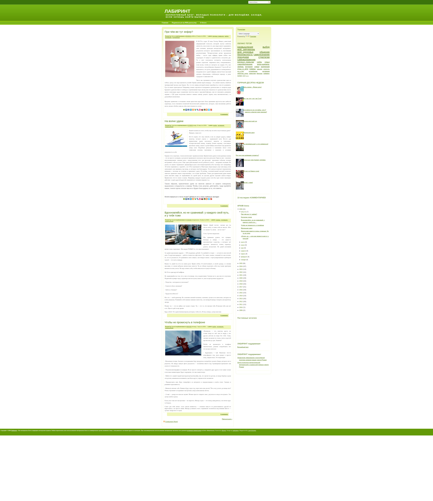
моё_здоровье (245, 52)
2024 (241, 266)
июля (243, 242)
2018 (241, 284)
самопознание (262, 54)
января (243, 260)
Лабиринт (14, 430)
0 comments (224, 114)
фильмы (259, 73)
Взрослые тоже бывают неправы (254, 160)
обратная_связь (242, 73)
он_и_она (240, 71)
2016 (241, 290)
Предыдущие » (227, 419)
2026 (241, 209)
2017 (241, 287)
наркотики (252, 73)
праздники (243, 57)
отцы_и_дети (242, 69)
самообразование (244, 64)
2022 (241, 272)
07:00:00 (189, 220)
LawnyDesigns (252, 430)
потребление (176, 37)
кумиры (218, 220)
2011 (241, 304)
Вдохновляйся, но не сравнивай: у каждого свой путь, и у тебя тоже (197, 214)
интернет (249, 67)
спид (243, 75)
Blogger (224, 430)
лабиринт (266, 73)
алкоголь (266, 69)
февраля (244, 257)
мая (242, 248)
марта (243, 254)
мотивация (168, 37)
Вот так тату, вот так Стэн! (252, 98)
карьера (259, 69)
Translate (253, 36)
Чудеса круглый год (250, 121)
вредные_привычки (218, 36)
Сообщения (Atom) (171, 422)
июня (243, 245)
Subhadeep (236, 430)
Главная (165, 23)
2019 (241, 281)
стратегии (264, 57)
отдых (267, 62)
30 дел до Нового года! (251, 171)
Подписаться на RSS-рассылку (184, 23)
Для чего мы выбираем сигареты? (247, 155)
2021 (241, 275)
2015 (241, 293)
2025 (241, 263)
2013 (241, 298)
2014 (241, 296)
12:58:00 (190, 125)
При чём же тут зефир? (179, 31)
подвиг (239, 76)
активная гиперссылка (194, 430)
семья (256, 67)
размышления (169, 126)
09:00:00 (188, 36)
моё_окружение (246, 49)
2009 (241, 310)
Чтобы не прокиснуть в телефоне (185, 322)
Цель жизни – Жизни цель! (252, 87)
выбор (227, 36)
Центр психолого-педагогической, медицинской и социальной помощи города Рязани (253, 365)
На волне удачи (174, 121)
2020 (241, 278)
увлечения (265, 67)
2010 (241, 307)
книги (247, 75)
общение (265, 52)
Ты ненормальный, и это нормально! (255, 144)
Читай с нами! (248, 182)
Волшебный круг (243, 347)
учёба (259, 62)
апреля (243, 251)
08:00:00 (189, 326)
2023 (241, 269)
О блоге (203, 23)
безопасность (245, 54)
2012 (241, 301)
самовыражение (246, 59)
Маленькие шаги (249, 132)
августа (244, 212)
